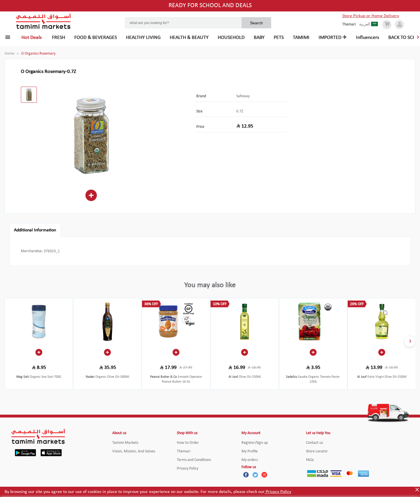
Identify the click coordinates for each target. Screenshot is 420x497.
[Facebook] (246, 474)
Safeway (243, 96)
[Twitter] (255, 474)
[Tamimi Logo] (43, 21)
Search (256, 23)
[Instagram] (264, 474)
